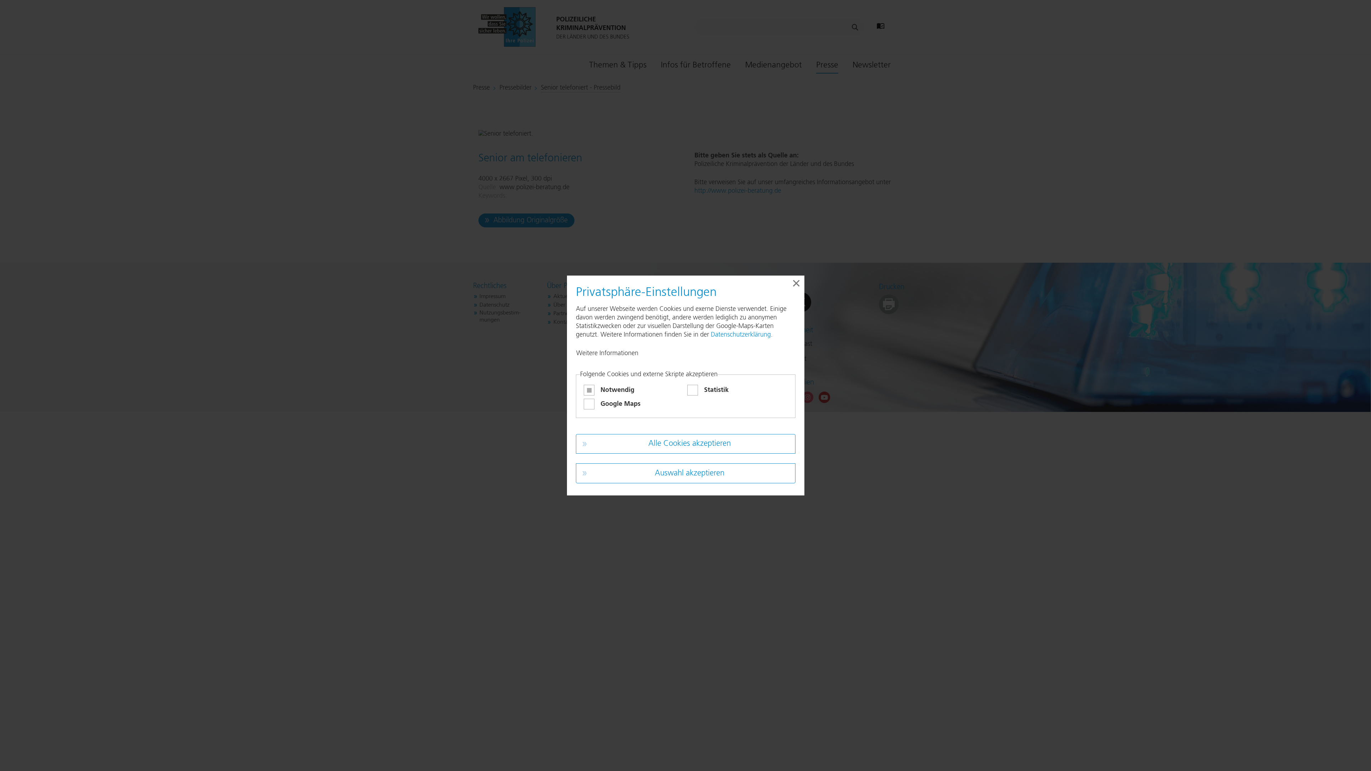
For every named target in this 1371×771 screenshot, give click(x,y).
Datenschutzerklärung (741, 335)
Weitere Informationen (607, 353)
